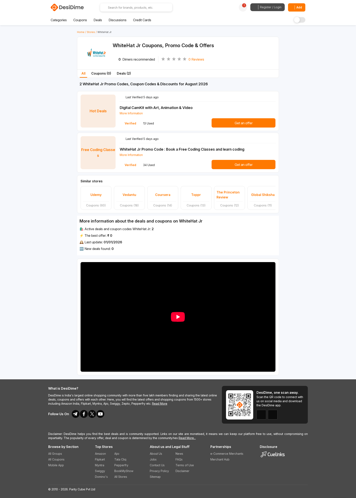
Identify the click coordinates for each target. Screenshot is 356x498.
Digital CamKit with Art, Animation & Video (156, 107)
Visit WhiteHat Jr (96, 58)
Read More (159, 403)
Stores (91, 32)
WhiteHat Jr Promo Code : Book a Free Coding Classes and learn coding (182, 149)
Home (80, 32)
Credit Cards (142, 20)
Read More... (187, 438)
